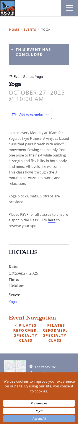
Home (14, 30)
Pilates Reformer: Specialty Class (25, 333)
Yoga (13, 301)
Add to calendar (31, 114)
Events (30, 30)
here (51, 220)
